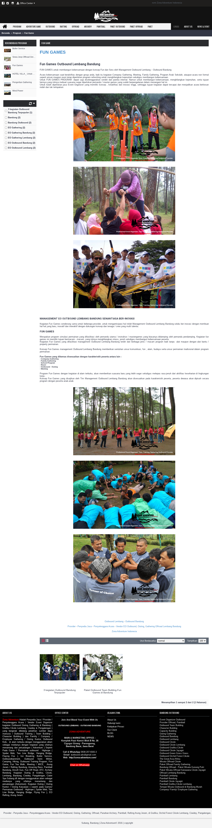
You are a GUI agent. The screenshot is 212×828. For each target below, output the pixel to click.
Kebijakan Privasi (115, 726)
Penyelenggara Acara (104, 626)
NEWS (110, 736)
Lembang (168, 626)
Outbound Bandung (134, 621)
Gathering (150, 626)
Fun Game (29, 33)
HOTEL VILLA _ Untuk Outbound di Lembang (24, 74)
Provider (72, 626)
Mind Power (17, 91)
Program (17, 33)
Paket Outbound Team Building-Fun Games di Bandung (102, 691)
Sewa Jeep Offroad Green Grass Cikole (24, 57)
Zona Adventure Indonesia (124, 631)
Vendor (119, 626)
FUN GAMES (54, 52)
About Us (111, 720)
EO (125, 626)
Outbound (131, 626)
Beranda (6, 33)
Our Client (112, 730)
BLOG (110, 733)
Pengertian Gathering (22, 82)
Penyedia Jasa (85, 626)
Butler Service (18, 49)
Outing (141, 626)
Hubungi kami (113, 723)
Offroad (158, 626)
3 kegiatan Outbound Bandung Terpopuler (60, 691)
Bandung (177, 626)
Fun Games (17, 65)
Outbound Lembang (114, 621)
